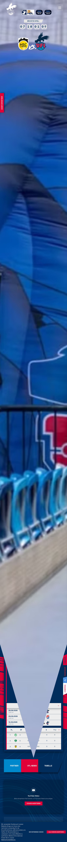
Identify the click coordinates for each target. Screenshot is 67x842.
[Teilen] (65, 680)
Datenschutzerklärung (8, 840)
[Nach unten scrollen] (59, 730)
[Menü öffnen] (60, 8)
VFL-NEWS (32, 765)
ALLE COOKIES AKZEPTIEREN (56, 832)
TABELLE (48, 765)
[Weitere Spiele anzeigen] (58, 705)
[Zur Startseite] (12, 9)
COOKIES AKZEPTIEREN (33, 803)
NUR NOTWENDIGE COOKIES (36, 832)
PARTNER (14, 765)
